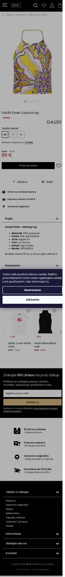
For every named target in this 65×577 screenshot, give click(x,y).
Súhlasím (32, 300)
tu (47, 282)
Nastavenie (32, 290)
